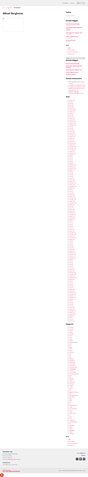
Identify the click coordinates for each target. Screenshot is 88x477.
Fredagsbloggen (72, 369)
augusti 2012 (71, 315)
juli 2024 (71, 126)
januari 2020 (72, 181)
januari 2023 (71, 141)
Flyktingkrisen (72, 360)
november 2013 (72, 294)
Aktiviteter (71, 327)
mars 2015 (71, 267)
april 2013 (71, 304)
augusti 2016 (71, 239)
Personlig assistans (73, 408)
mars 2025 (71, 116)
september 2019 (72, 186)
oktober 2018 (72, 201)
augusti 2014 (71, 279)
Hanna (70, 375)
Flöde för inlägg (70, 50)
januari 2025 (71, 120)
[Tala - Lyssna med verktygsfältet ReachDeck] (2, 475)
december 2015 (72, 252)
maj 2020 (71, 174)
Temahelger (71, 425)
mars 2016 (71, 247)
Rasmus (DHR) (72, 413)
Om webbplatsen (81, 453)
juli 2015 (71, 261)
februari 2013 (72, 307)
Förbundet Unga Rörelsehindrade (13, 3)
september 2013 (72, 297)
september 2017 (72, 218)
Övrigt (70, 407)
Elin (70, 355)
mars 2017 (71, 228)
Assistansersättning (73, 342)
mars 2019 (71, 193)
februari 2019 (72, 194)
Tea (70, 423)
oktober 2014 (72, 276)
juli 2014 (71, 281)
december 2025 (72, 110)
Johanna (71, 380)
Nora (70, 402)
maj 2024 (71, 128)
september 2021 (72, 153)
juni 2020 (71, 173)
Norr (70, 403)
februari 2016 (72, 249)
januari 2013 (71, 309)
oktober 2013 (72, 296)
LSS (70, 390)
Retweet (73, 15)
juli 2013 (71, 301)
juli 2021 (71, 156)
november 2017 (72, 214)
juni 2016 (71, 242)
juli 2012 (71, 317)
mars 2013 (71, 306)
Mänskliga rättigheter (73, 395)
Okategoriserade (72, 405)
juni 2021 (71, 158)
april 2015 (71, 266)
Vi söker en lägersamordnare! (72, 36)
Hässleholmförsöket (80, 85)
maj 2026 (71, 103)
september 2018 (72, 203)
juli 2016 (71, 241)
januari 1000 (72, 320)
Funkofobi (71, 370)
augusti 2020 (72, 169)
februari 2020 (72, 179)
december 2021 (72, 148)
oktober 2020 (72, 166)
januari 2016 (71, 251)
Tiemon (71, 428)
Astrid (70, 344)
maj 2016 (71, 244)
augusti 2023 (72, 138)
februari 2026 (72, 108)
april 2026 (71, 105)
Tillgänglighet (72, 430)
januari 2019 (71, 196)
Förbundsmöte (72, 365)
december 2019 (72, 183)
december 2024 (72, 121)
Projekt (70, 412)
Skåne (70, 417)
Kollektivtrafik (72, 382)
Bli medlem (65, 3)
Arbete (70, 339)
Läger (70, 388)
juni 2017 (71, 223)
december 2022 (72, 143)
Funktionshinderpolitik (74, 374)
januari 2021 (71, 163)
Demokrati (71, 352)
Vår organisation (9, 7)
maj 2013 (71, 302)
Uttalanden (71, 433)
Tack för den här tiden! (70, 40)
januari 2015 (71, 271)
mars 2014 (71, 287)
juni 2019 (71, 191)
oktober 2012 (72, 312)
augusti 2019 (71, 188)
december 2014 (72, 272)
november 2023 (72, 135)
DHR (70, 354)
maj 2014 (71, 284)
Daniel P (71, 349)
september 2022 (72, 146)
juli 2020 (71, 171)
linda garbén (71, 85)
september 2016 (72, 237)
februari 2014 (72, 289)
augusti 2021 (71, 155)
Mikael (70, 398)
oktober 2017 (72, 216)
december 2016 (72, 233)
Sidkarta (83, 455)
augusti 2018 (71, 204)
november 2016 (72, 234)
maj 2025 (71, 113)
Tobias (70, 432)
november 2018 (72, 199)
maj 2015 (71, 264)
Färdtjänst (71, 359)
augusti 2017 (71, 219)
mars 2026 (71, 106)
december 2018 (72, 198)
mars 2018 (71, 208)
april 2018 (71, 206)
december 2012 (72, 311)
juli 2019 (71, 189)
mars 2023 (71, 140)
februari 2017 (72, 229)
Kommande (71, 384)
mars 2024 (71, 130)
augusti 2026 (72, 100)
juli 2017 (71, 221)
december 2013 (72, 292)
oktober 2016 (72, 236)
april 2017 (71, 226)
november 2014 (72, 274)
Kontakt (72, 3)
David (70, 350)
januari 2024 (71, 133)
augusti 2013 (71, 299)
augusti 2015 (71, 259)
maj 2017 (71, 224)
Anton (70, 337)
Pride (70, 410)
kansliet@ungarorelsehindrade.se (13, 459)
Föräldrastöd (72, 362)
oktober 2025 (72, 111)
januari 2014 (71, 291)
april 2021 (71, 161)
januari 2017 (71, 231)
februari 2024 (72, 131)
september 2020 (72, 168)
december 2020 (72, 164)
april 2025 (71, 115)
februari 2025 (72, 118)
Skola (70, 418)
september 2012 (72, 314)
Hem (4, 7)
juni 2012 (71, 319)
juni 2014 (71, 282)
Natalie (70, 400)
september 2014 (72, 277)
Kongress (71, 385)
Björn (70, 345)
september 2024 (72, 125)
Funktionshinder (72, 372)
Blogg (70, 347)
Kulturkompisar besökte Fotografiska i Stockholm (74, 28)
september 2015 (72, 257)
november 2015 (72, 254)
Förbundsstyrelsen (73, 367)
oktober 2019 (72, 184)
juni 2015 (71, 262)
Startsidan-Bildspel (73, 422)
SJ (69, 415)
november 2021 (72, 150)
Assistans (71, 340)
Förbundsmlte (72, 364)
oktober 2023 (72, 136)
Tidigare (71, 427)
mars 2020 (71, 178)
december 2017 (72, 213)
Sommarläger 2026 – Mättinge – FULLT (74, 33)
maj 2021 (71, 160)
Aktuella (71, 330)
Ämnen (70, 335)
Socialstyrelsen (72, 420)
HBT (70, 377)
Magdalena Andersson (74, 392)
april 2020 (71, 176)
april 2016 (71, 246)
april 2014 (71, 286)
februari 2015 (72, 269)
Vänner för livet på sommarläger (73, 24)
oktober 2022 (72, 145)
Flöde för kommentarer (72, 52)
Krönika (71, 387)
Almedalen (71, 334)
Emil (70, 357)
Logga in (69, 48)
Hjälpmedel (71, 379)
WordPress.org (70, 54)
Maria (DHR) (72, 397)
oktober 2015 (72, 256)
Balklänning (71, 88)
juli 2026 (71, 101)
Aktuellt (70, 332)
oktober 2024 (72, 123)
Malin (70, 393)
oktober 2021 (72, 151)
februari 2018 (72, 209)
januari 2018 (71, 211)
